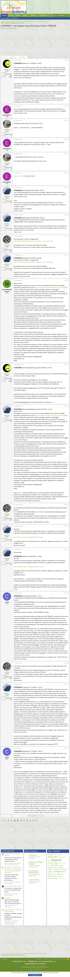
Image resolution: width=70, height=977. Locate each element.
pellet (50, 867)
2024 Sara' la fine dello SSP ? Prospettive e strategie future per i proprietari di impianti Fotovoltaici (12, 869)
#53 (67, 406)
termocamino (53, 878)
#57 (67, 593)
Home (64, 959)
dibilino (4, 28)
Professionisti (43, 15)
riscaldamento (59, 871)
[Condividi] (65, 60)
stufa (59, 874)
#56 (67, 549)
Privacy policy (54, 959)
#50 (67, 255)
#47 (67, 187)
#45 (67, 154)
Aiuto (60, 959)
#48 (67, 215)
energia (50, 855)
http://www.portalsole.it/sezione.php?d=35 (49, 287)
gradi (63, 857)
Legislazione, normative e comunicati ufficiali (10, 923)
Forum (4, 15)
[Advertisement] (35, 42)
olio (49, 865)
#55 (67, 526)
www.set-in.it (18, 176)
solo (54, 874)
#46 (67, 173)
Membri (33, 15)
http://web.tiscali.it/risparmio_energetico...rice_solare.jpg (33, 241)
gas (60, 857)
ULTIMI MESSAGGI (8, 851)
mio (64, 863)
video (64, 878)
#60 (67, 748)
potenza (50, 869)
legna (57, 863)
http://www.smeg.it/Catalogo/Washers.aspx (28, 537)
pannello (61, 865)
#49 (67, 236)
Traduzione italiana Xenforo (35, 969)
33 (20, 57)
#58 (67, 663)
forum (59, 854)
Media (25, 15)
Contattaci (39, 959)
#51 (67, 280)
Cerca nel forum (14, 18)
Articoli (11, 15)
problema (56, 869)
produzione (63, 869)
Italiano (7, 959)
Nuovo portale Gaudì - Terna (12, 886)
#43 (67, 120)
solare (50, 874)
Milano (10, 77)
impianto (56, 860)
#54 (67, 505)
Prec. (4, 57)
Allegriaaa (7, 898)
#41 (67, 60)
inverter (51, 863)
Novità (17, 15)
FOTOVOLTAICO (8, 883)
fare (55, 854)
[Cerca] (67, 15)
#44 (67, 139)
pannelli (54, 865)
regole (60, 878)
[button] (21, 15)
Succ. (24, 57)
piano (55, 867)
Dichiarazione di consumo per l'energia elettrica (13, 910)
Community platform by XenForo (35, 967)
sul (62, 874)
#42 (67, 106)
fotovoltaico (53, 857)
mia (61, 863)
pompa (60, 867)
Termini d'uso (46, 959)
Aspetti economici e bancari (11, 865)
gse (49, 860)
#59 (67, 684)
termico (60, 876)
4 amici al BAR (7, 907)
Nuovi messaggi (5, 18)
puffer (50, 872)
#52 (67, 364)
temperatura (52, 876)
